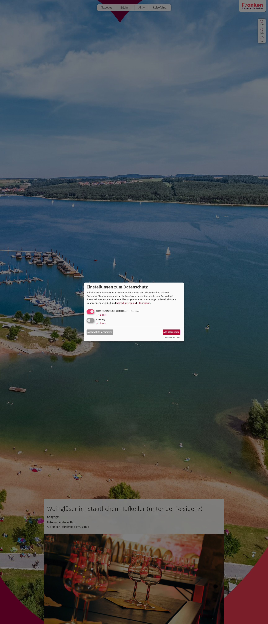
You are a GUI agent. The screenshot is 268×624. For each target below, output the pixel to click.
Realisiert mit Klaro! (172, 338)
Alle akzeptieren (171, 332)
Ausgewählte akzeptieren (99, 332)
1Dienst (101, 315)
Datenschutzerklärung (126, 303)
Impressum (144, 303)
